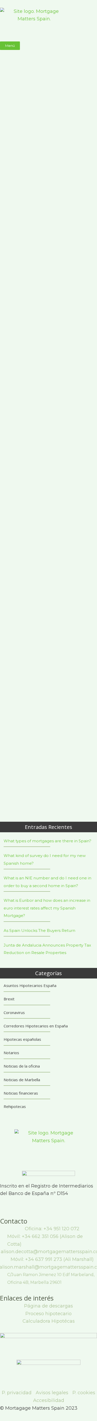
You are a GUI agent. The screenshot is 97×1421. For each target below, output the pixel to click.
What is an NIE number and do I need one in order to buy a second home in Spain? (47, 882)
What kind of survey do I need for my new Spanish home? (45, 859)
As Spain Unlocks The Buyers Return (39, 930)
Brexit (9, 998)
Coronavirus (14, 1012)
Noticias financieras (21, 1093)
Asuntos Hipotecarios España (30, 985)
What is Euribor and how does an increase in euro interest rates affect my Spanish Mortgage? (47, 908)
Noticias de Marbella (22, 1079)
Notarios (11, 1052)
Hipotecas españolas (22, 1039)
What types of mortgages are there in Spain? (47, 840)
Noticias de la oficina (22, 1066)
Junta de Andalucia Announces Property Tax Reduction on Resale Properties (47, 949)
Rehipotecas (15, 1106)
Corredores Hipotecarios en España (36, 1025)
